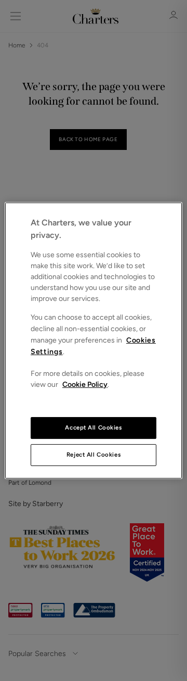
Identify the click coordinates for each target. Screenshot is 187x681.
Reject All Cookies (93, 454)
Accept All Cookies (93, 427)
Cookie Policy (85, 384)
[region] (93, 340)
